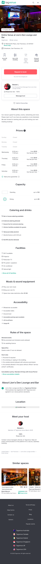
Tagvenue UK (20, 545)
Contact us (11, 515)
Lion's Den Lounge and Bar (24, 382)
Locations (30, 519)
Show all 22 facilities (9, 273)
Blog (30, 514)
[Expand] (38, 2)
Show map (7, 45)
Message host (20, 96)
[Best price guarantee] (19, 176)
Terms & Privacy (30, 505)
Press (30, 509)
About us (11, 505)
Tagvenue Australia (22, 530)
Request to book (20, 72)
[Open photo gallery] (20, 18)
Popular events (30, 524)
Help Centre (10, 510)
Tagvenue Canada (22, 534)
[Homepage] (9, 2)
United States (5, 451)
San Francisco (15, 451)
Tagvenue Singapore (23, 542)
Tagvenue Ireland (22, 538)
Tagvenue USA (21, 549)
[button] (33, 2)
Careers (10, 519)
